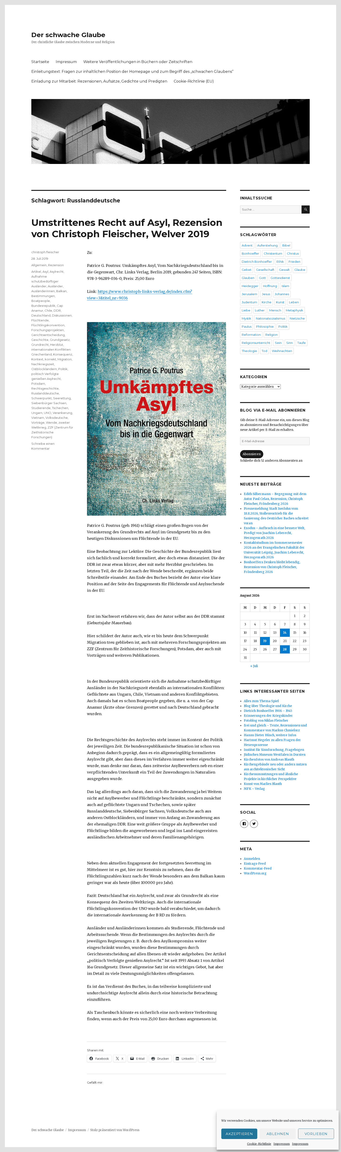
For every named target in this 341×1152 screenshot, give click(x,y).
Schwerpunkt (41, 398)
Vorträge (38, 422)
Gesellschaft (265, 270)
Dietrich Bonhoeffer (257, 261)
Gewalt (284, 270)
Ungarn (36, 413)
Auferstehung (267, 245)
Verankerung (62, 413)
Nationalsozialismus (270, 318)
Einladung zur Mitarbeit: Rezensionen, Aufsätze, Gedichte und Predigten (99, 81)
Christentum (273, 253)
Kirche (266, 302)
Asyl (45, 271)
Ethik (280, 261)
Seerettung (62, 398)
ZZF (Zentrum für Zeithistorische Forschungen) (52, 432)
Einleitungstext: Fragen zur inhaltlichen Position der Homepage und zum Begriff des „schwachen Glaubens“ (132, 71)
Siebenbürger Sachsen (48, 403)
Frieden (294, 261)
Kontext (37, 359)
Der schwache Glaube (68, 35)
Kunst (280, 302)
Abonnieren (252, 454)
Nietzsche (297, 318)
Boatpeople (40, 301)
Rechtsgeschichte (45, 388)
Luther (260, 310)
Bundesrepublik (43, 305)
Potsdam (38, 383)
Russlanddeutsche (45, 393)
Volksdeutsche (56, 417)
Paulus (246, 326)
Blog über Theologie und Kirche (268, 706)
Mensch (275, 310)
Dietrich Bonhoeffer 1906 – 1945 (268, 711)
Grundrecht (40, 344)
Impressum (281, 1144)
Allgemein (39, 265)
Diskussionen (62, 315)
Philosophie (265, 326)
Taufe (301, 343)
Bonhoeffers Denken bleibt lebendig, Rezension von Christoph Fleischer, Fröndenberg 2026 (272, 567)
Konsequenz (62, 354)
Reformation (251, 334)
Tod (264, 351)
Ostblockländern (44, 369)
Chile (48, 310)
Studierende (41, 408)
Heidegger (250, 286)
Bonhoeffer (250, 253)
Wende (51, 422)
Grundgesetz (60, 340)
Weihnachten (282, 351)
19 (265, 641)
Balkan (61, 291)
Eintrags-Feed (255, 864)
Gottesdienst (280, 278)
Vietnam (37, 417)
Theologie (249, 351)
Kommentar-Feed (258, 868)
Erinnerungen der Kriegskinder (268, 716)
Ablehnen (278, 1134)
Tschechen (60, 408)
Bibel (286, 245)
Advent (247, 245)
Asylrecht (57, 271)
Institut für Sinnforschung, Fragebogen (274, 750)
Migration (65, 359)
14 (284, 633)
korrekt (50, 359)
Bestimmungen (43, 296)
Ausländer (55, 286)
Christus (293, 253)
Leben (294, 302)
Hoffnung (270, 286)
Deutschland (41, 315)
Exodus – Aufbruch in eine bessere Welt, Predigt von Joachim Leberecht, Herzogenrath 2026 (274, 533)
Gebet (246, 270)
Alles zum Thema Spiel (261, 701)
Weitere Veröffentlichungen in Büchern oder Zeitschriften (137, 62)
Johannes (282, 294)
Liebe (246, 310)
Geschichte (39, 340)
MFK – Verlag (254, 789)
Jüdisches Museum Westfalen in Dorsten (275, 755)
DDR (57, 310)
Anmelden (252, 859)
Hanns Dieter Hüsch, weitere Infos (270, 735)
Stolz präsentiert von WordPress (114, 1130)
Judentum (249, 302)
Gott (262, 278)
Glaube (299, 270)
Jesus (266, 294)
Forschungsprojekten (47, 330)
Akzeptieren (239, 1134)
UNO (47, 413)
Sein (278, 343)
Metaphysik (294, 310)
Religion (271, 334)
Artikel (36, 271)
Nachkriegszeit (42, 364)
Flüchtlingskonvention (47, 325)
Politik (63, 369)
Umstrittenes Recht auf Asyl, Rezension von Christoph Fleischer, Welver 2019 (126, 228)
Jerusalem (249, 294)
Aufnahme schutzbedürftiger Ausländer (44, 281)
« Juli (254, 666)
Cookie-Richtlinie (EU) (194, 81)
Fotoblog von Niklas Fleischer (266, 721)
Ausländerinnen (43, 291)
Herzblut (56, 344)
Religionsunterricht (256, 343)
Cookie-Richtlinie (259, 1144)
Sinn (289, 343)
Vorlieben (316, 1134)
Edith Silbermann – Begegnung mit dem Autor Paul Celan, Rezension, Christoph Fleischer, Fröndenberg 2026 (275, 499)
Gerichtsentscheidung (48, 335)
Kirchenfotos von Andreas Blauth (269, 760)
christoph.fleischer (45, 252)
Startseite (40, 62)
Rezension (56, 265)
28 (285, 649)
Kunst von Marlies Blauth (263, 784)
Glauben (248, 278)
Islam (285, 286)
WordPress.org (255, 873)
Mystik (246, 318)
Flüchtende (40, 320)
